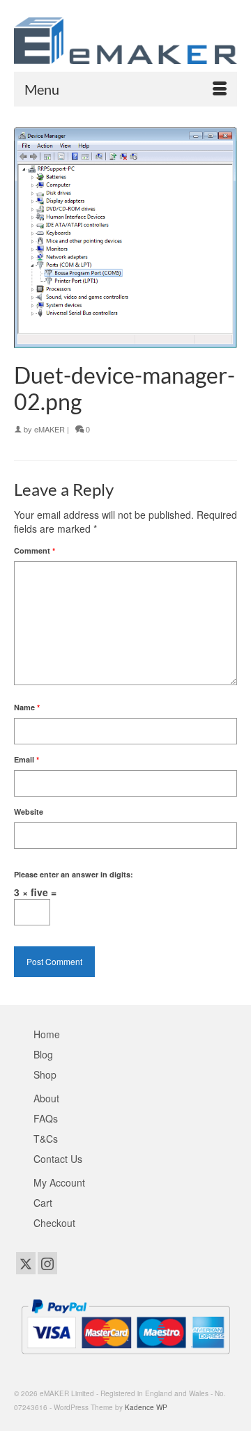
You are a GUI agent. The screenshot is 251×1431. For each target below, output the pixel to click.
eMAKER (49, 429)
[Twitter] (26, 1263)
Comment (34, 550)
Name (27, 707)
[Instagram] (47, 1263)
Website (28, 811)
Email (26, 759)
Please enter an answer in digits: (73, 874)
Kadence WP (146, 1407)
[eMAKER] (125, 40)
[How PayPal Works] (125, 1325)
